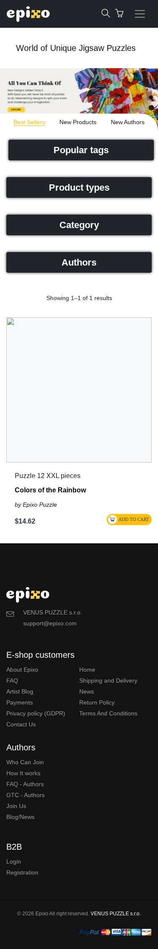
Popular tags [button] (81, 150)
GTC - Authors (25, 795)
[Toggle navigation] (140, 14)
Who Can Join (25, 762)
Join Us (16, 806)
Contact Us (21, 724)
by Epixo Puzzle (36, 504)
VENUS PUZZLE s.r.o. (116, 914)
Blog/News (20, 816)
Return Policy (97, 702)
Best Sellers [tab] (29, 122)
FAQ (12, 680)
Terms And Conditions (108, 713)
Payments (19, 702)
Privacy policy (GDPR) (35, 713)
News (86, 691)
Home (87, 669)
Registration (22, 872)
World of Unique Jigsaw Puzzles (76, 48)
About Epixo (22, 669)
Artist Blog (19, 691)
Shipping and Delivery (108, 680)
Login (13, 861)
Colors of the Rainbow (50, 490)
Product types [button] (79, 187)
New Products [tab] (77, 122)
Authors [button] (79, 262)
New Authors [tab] (128, 122)
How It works (23, 773)
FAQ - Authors (25, 784)
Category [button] (79, 225)
